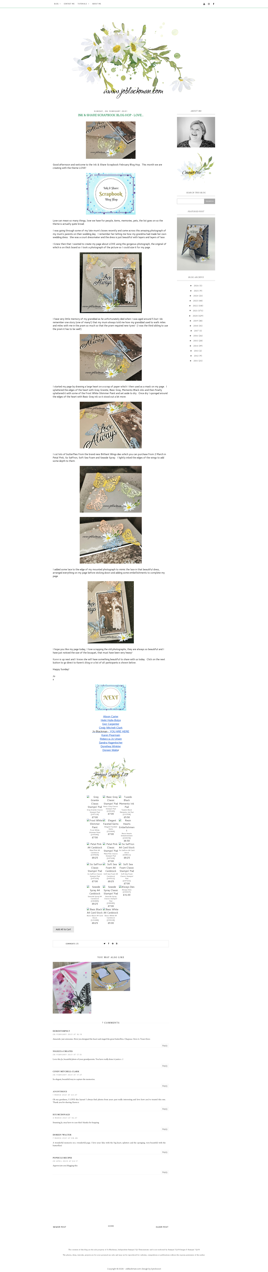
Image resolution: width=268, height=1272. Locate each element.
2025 (196, 290)
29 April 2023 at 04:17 (65, 1161)
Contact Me (69, 4)
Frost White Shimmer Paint (94, 831)
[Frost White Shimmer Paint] (95, 827)
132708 (126, 814)
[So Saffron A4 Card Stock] (127, 847)
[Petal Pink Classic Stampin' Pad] (111, 850)
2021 (195, 310)
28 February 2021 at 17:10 (67, 1055)
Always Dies (127, 890)
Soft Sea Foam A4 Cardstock (111, 875)
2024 (195, 295)
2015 (195, 340)
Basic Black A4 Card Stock (95, 916)
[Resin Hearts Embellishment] (127, 830)
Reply (164, 1045)
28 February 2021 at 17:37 (67, 1075)
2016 (195, 335)
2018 (195, 325)
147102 (126, 881)
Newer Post (59, 1227)
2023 (195, 300)
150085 (110, 903)
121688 (95, 920)
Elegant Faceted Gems (110, 828)
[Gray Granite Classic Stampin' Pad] (95, 807)
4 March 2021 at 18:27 (65, 1118)
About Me (96, 4)
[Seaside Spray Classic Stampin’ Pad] (111, 893)
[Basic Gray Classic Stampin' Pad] (111, 803)
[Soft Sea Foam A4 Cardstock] (111, 871)
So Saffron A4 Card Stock (126, 851)
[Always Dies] (126, 886)
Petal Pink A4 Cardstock (95, 851)
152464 (110, 831)
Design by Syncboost (151, 1269)
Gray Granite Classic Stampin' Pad (95, 811)
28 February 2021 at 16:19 (67, 1034)
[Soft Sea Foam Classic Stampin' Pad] (127, 871)
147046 (95, 834)
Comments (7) (72, 944)
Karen (56, 659)
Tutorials (82, 4)
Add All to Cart (63, 929)
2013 (196, 350)
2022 (195, 305)
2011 (196, 360)
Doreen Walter (62, 1134)
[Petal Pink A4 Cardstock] (95, 847)
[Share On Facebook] (108, 943)
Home (111, 1226)
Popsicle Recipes (62, 1157)
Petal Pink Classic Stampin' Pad (111, 855)
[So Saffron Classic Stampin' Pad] (95, 871)
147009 (95, 855)
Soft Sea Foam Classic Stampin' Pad (126, 876)
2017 (196, 330)
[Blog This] (116, 943)
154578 (126, 838)
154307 (126, 892)
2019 (195, 320)
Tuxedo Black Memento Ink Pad (127, 811)
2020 (195, 315)
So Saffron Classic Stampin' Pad (94, 875)
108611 (126, 855)
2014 (195, 345)
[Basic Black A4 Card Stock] (95, 912)
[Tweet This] (104, 943)
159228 (110, 920)
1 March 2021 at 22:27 (65, 1095)
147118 (95, 814)
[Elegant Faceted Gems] (111, 824)
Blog (56, 4)
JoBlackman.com (133, 1269)
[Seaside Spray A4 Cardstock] (95, 893)
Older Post (162, 1227)
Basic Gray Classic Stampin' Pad (110, 807)
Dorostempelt (61, 1031)
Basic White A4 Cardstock (111, 916)
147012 (110, 878)
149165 (110, 811)
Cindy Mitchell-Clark (66, 1071)
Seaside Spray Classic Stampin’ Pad (110, 898)
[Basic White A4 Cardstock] (111, 912)
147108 (110, 858)
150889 (95, 901)
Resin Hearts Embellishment (126, 834)
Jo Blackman (99, 731)
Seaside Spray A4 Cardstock (95, 897)
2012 (196, 355)
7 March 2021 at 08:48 (65, 1138)
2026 (196, 285)
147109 (95, 878)
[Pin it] (112, 943)
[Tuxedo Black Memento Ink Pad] (127, 807)
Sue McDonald (61, 1114)
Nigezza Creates (63, 1051)
